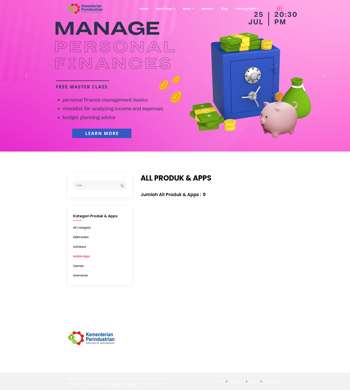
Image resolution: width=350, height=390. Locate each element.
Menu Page (164, 9)
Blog (224, 9)
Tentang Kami (245, 9)
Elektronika (81, 237)
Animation (80, 275)
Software (79, 247)
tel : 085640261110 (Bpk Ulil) (213, 347)
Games (78, 266)
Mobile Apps (81, 256)
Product (216, 381)
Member (207, 9)
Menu (187, 9)
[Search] (122, 186)
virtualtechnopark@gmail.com (215, 342)
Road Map (272, 381)
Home (144, 9)
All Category (82, 228)
